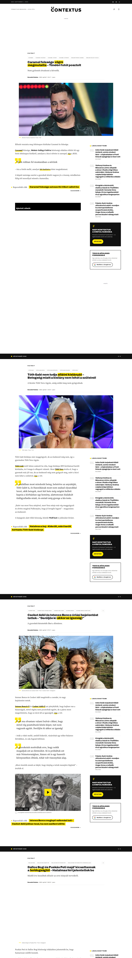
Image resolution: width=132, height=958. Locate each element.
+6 (103, 862)
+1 (103, 610)
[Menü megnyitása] (119, 9)
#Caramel (30, 57)
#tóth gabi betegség (52, 370)
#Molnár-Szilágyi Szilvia (92, 57)
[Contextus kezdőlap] (66, 9)
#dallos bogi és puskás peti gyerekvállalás (79, 862)
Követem (98, 241)
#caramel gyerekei (64, 57)
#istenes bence (70, 610)
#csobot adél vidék (59, 610)
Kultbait (31, 53)
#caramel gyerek (52, 57)
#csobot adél (31, 610)
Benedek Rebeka (33, 77)
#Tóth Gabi (31, 370)
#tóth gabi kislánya (65, 370)
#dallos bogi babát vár (43, 862)
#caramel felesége (41, 57)
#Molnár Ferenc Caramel (77, 57)
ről (22, 706)
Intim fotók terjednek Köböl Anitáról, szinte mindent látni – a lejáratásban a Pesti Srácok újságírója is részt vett (107, 153)
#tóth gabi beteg (40, 370)
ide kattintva (45, 169)
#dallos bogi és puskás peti (58, 862)
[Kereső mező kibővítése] (114, 9)
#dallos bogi (31, 862)
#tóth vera (75, 370)
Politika (98, 216)
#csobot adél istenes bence (44, 610)
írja (69, 153)
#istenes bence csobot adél (83, 610)
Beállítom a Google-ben (104, 264)
